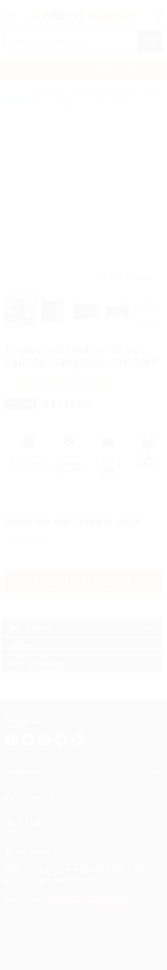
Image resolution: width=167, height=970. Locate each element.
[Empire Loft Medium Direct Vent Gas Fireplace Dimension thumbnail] (20, 311)
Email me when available (83, 582)
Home (16, 98)
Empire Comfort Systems (63, 383)
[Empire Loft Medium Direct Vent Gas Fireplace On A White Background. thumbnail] (85, 311)
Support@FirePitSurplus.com (90, 899)
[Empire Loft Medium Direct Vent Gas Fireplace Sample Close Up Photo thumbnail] (52, 311)
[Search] (150, 41)
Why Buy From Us (39, 664)
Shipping (25, 646)
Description (31, 628)
